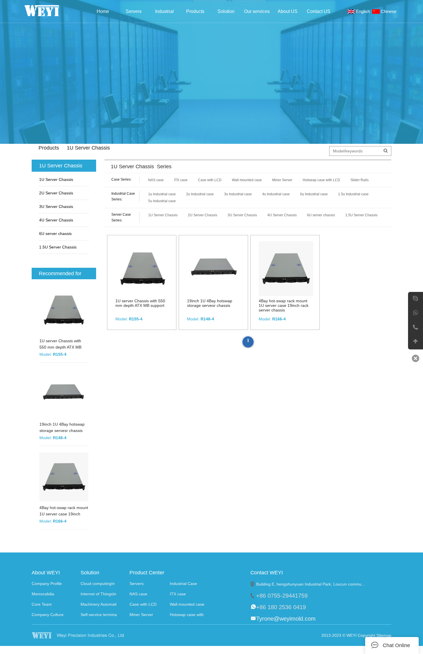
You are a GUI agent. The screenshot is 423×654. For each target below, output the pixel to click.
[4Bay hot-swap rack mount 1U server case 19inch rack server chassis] (64, 477)
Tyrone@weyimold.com (286, 618)
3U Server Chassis (56, 206)
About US (288, 11)
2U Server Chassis (56, 193)
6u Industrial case (314, 194)
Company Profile (47, 583)
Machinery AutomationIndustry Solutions (117, 604)
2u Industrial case (200, 194)
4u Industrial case (276, 194)
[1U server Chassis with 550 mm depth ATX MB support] (64, 311)
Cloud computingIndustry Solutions (112, 583)
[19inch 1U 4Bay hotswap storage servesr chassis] (64, 394)
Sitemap (383, 635)
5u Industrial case (162, 201)
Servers (134, 11)
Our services (257, 11)
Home (103, 11)
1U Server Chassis (56, 179)
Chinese (390, 11)
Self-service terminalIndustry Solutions (115, 614)
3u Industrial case (238, 194)
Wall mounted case (247, 180)
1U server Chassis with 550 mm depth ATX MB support (60, 347)
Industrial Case (164, 13)
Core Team (42, 604)
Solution (226, 11)
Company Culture (48, 614)
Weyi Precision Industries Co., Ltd (49, 10)
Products (195, 11)
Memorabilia (43, 594)
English (364, 11)
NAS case (156, 180)
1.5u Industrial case (353, 194)
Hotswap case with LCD (321, 180)
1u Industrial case (162, 194)
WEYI (89, 635)
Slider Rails (359, 180)
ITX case (181, 180)
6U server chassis (55, 233)
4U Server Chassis (56, 220)
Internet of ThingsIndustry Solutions (113, 594)
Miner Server (282, 180)
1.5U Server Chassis (58, 247)
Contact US (318, 11)
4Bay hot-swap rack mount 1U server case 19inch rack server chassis (63, 514)
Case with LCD (210, 180)
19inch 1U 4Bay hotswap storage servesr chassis (209, 303)
